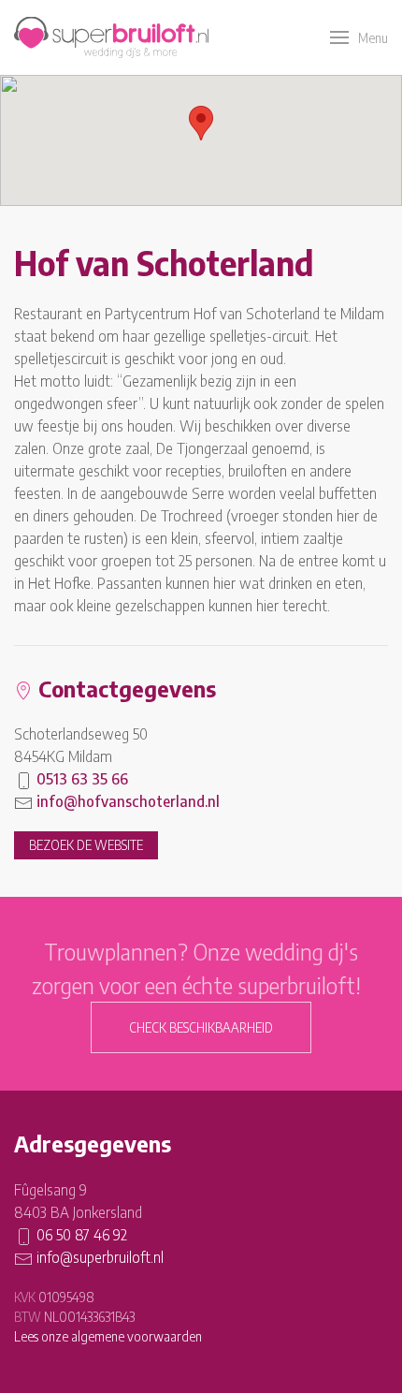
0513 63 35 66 (82, 779)
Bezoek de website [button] (86, 845)
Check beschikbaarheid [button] (201, 1027)
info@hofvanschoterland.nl (128, 801)
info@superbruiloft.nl (100, 1257)
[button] (359, 37)
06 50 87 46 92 (81, 1234)
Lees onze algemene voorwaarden (108, 1336)
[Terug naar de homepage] (111, 37)
